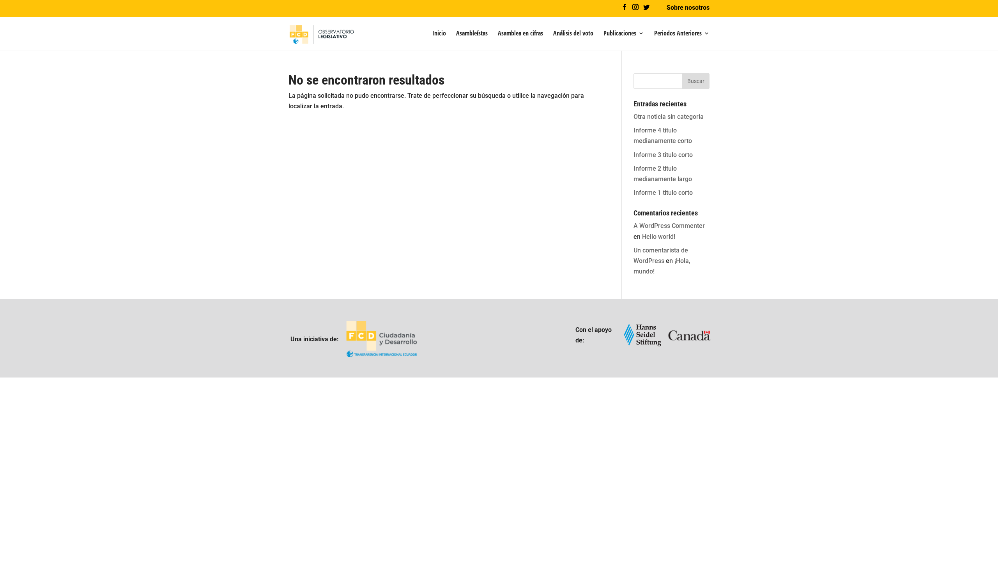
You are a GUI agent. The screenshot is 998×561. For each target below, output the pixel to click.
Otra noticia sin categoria (668, 116)
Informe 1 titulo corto (663, 192)
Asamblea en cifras (520, 33)
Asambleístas (472, 33)
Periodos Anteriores (678, 33)
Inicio (439, 33)
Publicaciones (619, 33)
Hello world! (658, 236)
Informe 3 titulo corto (663, 155)
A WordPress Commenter (669, 225)
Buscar (695, 81)
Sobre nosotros (688, 8)
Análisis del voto (573, 33)
